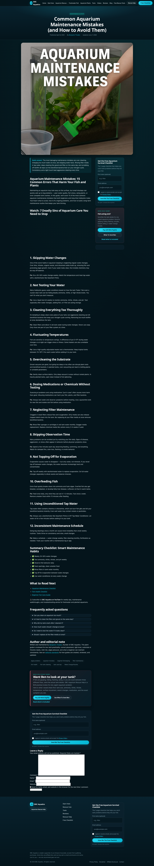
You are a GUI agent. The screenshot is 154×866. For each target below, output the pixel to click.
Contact (121, 862)
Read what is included (41, 702)
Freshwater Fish (74, 3)
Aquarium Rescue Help (38, 809)
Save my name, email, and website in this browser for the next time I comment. (60, 787)
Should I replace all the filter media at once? (49, 634)
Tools (94, 3)
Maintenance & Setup (77, 14)
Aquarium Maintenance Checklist (44, 588)
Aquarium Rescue (61, 3)
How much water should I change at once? (49, 627)
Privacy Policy (63, 738)
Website (33, 784)
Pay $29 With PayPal (42, 698)
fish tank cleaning (45, 664)
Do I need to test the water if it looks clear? (49, 631)
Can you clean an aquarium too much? (47, 615)
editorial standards (52, 652)
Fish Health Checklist (39, 592)
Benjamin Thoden (74, 35)
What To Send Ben (110, 235)
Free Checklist (145, 3)
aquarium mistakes (49, 661)
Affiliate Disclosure (112, 862)
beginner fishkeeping (63, 661)
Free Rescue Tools (119, 3)
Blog (111, 3)
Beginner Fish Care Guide (41, 595)
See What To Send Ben (61, 698)
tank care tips (58, 664)
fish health (34, 664)
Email (32, 781)
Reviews (105, 3)
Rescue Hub (67, 807)
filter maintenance (78, 661)
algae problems (35, 661)
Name (32, 778)
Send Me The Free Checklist (60, 742)
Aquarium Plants (85, 3)
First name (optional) (38, 720)
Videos (99, 3)
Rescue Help (132, 3)
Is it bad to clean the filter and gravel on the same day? (53, 619)
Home (44, 3)
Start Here (51, 3)
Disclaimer (102, 862)
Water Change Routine (71, 664)
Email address (36, 729)
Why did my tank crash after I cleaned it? (48, 623)
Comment (34, 775)
